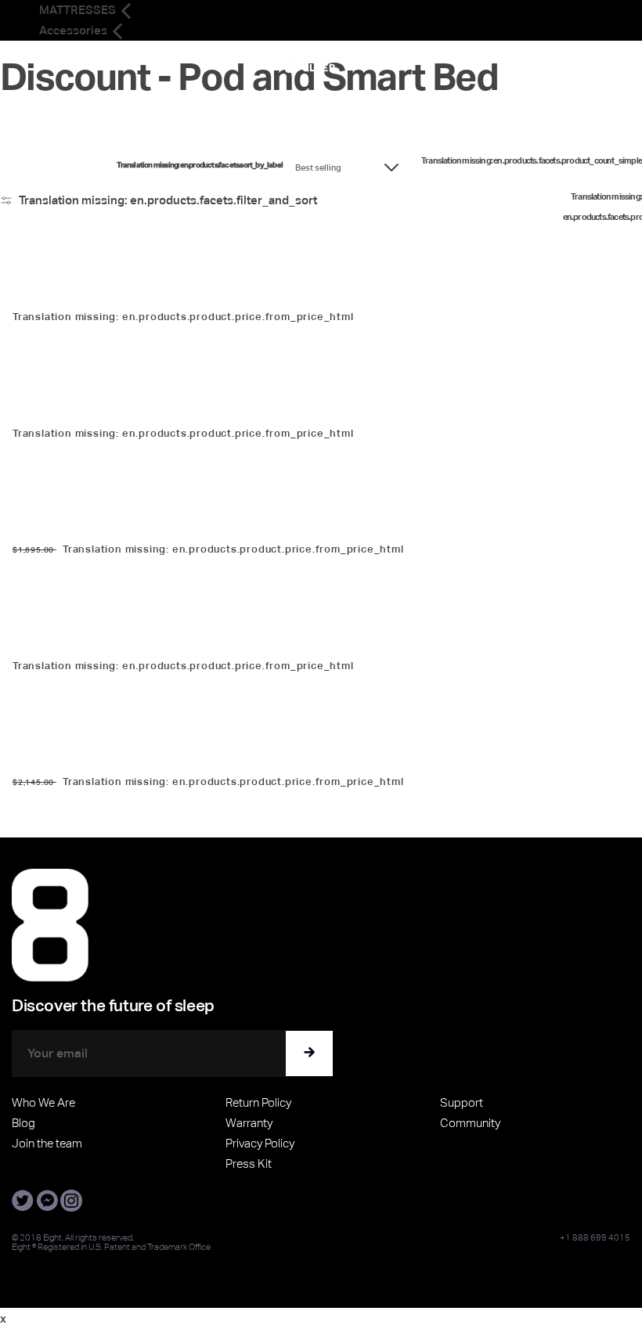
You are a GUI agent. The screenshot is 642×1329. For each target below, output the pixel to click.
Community (470, 1122)
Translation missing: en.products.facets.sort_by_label (200, 165)
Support (461, 1102)
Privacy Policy (259, 1143)
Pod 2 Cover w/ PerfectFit (71, 292)
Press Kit (248, 1163)
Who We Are (43, 1102)
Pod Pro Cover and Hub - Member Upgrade (112, 524)
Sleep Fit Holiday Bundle (67, 640)
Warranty (248, 1122)
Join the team (47, 1143)
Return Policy (258, 1102)
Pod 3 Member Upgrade (68, 408)
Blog (23, 1122)
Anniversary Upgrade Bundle (79, 757)
